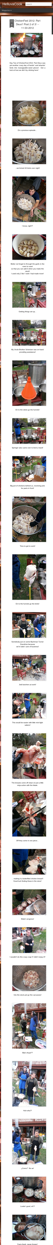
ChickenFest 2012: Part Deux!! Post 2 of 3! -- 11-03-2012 (27, 24)
